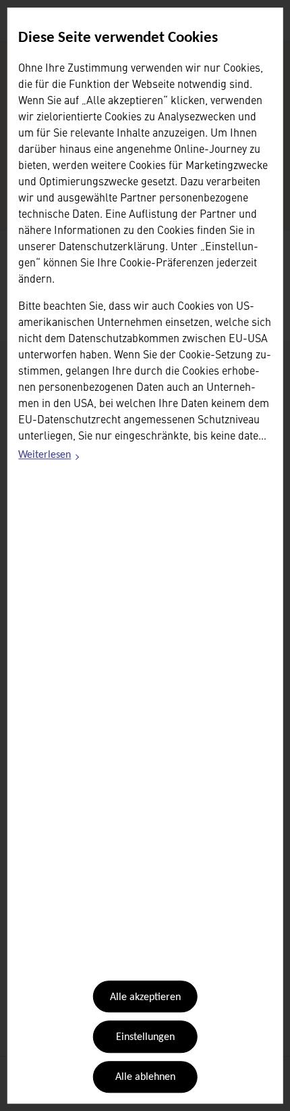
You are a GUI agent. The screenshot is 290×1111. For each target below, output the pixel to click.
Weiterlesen (49, 457)
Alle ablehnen (145, 1077)
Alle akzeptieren (145, 997)
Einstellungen (145, 1037)
